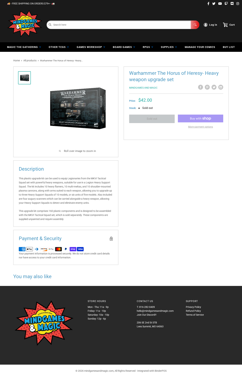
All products (29, 60)
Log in (213, 24)
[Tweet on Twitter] (214, 87)
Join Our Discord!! (146, 314)
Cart (232, 24)
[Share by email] (220, 87)
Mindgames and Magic (143, 87)
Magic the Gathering (23, 47)
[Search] (195, 25)
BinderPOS (161, 370)
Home (16, 60)
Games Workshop (90, 47)
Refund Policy (193, 310)
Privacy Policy (193, 307)
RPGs (147, 47)
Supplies (168, 47)
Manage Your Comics (200, 47)
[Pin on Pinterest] (207, 87)
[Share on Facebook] (200, 87)
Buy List (229, 47)
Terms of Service (195, 314)
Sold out (152, 118)
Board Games (123, 47)
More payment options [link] (200, 126)
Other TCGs (58, 47)
